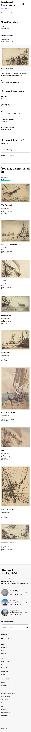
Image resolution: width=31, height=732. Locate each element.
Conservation (5, 703)
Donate (3, 682)
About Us (4, 647)
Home (2, 13)
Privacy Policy (4, 728)
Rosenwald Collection (7, 106)
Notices (3, 726)
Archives (3, 709)
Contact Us (4, 653)
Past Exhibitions (5, 712)
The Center (4, 699)
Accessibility (4, 671)
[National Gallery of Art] (15, 571)
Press (2, 650)
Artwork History (6, 150)
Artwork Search (5, 696)
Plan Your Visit (5, 661)
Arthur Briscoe (5, 39)
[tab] (5, 178)
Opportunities (5, 685)
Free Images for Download (8, 693)
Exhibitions (4, 674)
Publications (4, 715)
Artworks (7, 13)
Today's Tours (5, 668)
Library (3, 706)
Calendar (3, 665)
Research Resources (7, 155)
